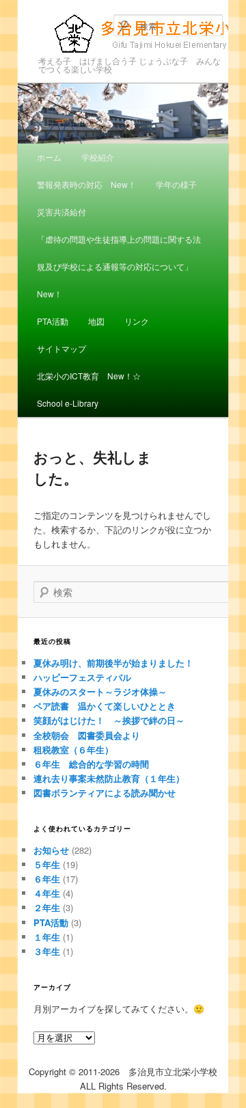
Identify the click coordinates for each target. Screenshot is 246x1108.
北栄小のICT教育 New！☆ (89, 375)
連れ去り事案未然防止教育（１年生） (108, 778)
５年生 (46, 864)
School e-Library (67, 403)
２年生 (46, 907)
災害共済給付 (61, 211)
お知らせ (51, 849)
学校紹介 (97, 157)
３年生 (46, 951)
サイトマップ (61, 348)
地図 (96, 321)
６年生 (46, 878)
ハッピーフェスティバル (82, 677)
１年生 (46, 936)
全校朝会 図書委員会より (86, 735)
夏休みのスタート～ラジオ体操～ (100, 691)
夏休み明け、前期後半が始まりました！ (113, 662)
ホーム (49, 157)
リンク (136, 321)
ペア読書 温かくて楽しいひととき (104, 705)
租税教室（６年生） (73, 749)
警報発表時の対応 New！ (86, 184)
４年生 (46, 893)
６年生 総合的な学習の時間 (91, 763)
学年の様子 (176, 184)
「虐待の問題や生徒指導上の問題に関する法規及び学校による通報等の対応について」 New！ (119, 266)
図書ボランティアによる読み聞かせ (104, 792)
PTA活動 (52, 321)
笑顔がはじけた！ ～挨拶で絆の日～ (108, 720)
